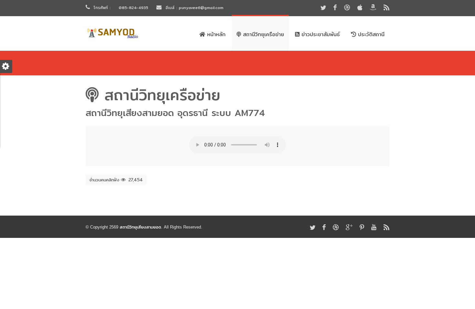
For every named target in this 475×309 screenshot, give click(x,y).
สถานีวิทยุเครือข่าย (262, 34)
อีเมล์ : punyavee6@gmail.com (193, 8)
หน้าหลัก (215, 34)
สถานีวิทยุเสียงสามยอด (140, 227)
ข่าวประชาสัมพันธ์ (320, 34)
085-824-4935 (133, 8)
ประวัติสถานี (370, 34)
